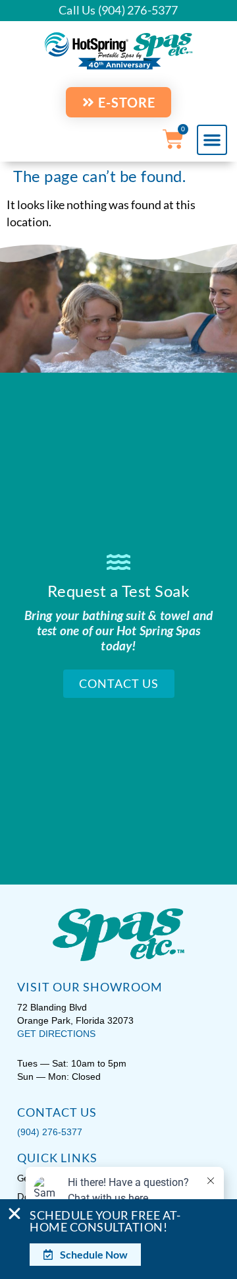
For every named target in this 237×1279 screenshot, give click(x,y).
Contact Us (119, 684)
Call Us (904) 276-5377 (118, 10)
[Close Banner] (14, 1214)
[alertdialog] (118, 1239)
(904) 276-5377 (49, 1132)
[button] (212, 140)
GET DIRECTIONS (56, 1033)
